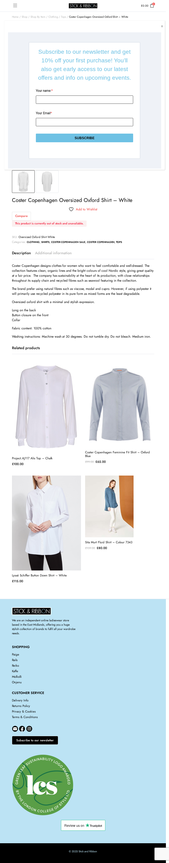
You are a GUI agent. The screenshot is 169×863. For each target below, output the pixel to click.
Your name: (43, 91)
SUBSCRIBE (85, 138)
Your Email (43, 113)
